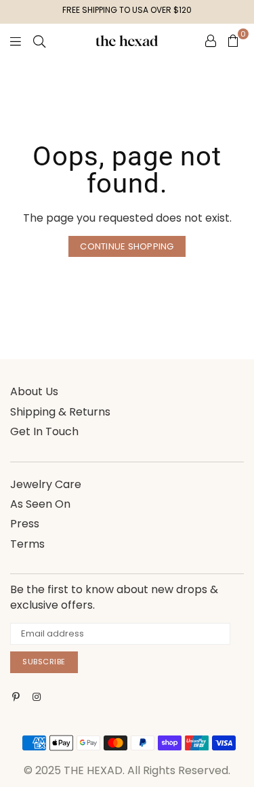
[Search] (39, 41)
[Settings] (210, 41)
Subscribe (44, 661)
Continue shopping (126, 246)
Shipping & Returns (60, 412)
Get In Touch (44, 431)
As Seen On (40, 504)
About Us (34, 391)
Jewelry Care (45, 484)
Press (24, 523)
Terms (27, 544)
